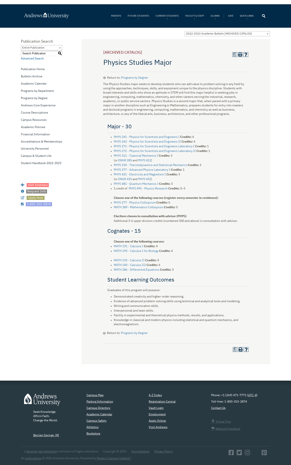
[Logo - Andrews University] (42, 401)
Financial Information (35, 134)
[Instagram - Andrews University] (247, 453)
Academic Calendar (34, 83)
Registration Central (162, 401)
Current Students (167, 16)
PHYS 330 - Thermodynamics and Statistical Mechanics (150, 165)
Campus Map (95, 395)
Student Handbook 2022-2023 (41, 163)
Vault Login (156, 408)
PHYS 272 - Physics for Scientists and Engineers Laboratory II (155, 151)
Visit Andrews (158, 427)
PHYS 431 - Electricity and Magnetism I (140, 174)
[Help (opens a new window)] (245, 54)
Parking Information (99, 401)
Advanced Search (32, 58)
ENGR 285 (125, 160)
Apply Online (157, 420)
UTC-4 (252, 395)
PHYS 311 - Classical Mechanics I (136, 155)
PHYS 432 (144, 179)
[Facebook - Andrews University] (231, 453)
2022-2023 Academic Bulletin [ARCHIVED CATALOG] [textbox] (219, 33)
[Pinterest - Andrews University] (264, 453)
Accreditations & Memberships (41, 141)
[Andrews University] (52, 16)
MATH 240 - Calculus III (130, 265)
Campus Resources (34, 119)
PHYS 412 (144, 160)
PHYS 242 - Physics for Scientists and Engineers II (147, 141)
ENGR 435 (125, 179)
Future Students (138, 16)
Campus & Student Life (36, 156)
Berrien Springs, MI (46, 435)
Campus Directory (98, 408)
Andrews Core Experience (38, 105)
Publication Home (33, 69)
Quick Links (247, 16)
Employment (157, 414)
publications (33, 458)
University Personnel (35, 148)
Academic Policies (33, 127)
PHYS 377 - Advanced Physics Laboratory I (142, 169)
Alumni (214, 16)
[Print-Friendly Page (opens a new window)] (240, 54)
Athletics (92, 427)
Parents (116, 16)
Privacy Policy (163, 451)
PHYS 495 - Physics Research (148, 188)
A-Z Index (155, 395)
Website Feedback (228, 428)
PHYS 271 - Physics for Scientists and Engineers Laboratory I (154, 146)
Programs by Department (37, 91)
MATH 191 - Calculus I (128, 246)
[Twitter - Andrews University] (239, 453)
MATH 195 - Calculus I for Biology (136, 251)
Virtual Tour (223, 421)
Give (230, 16)
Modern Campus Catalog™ (114, 458)
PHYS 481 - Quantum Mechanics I (136, 183)
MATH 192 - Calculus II (129, 260)
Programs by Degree (34, 98)
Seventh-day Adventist (41, 451)
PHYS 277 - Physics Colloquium (135, 202)
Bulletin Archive (31, 76)
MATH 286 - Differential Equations (136, 269)
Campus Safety (96, 420)
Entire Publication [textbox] (33, 47)
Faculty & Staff (194, 16)
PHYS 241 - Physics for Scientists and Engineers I (147, 137)
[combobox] (227, 33)
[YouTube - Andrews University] (256, 453)
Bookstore (93, 433)
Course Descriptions (34, 112)
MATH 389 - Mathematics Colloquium (138, 207)
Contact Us (218, 408)
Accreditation (140, 451)
